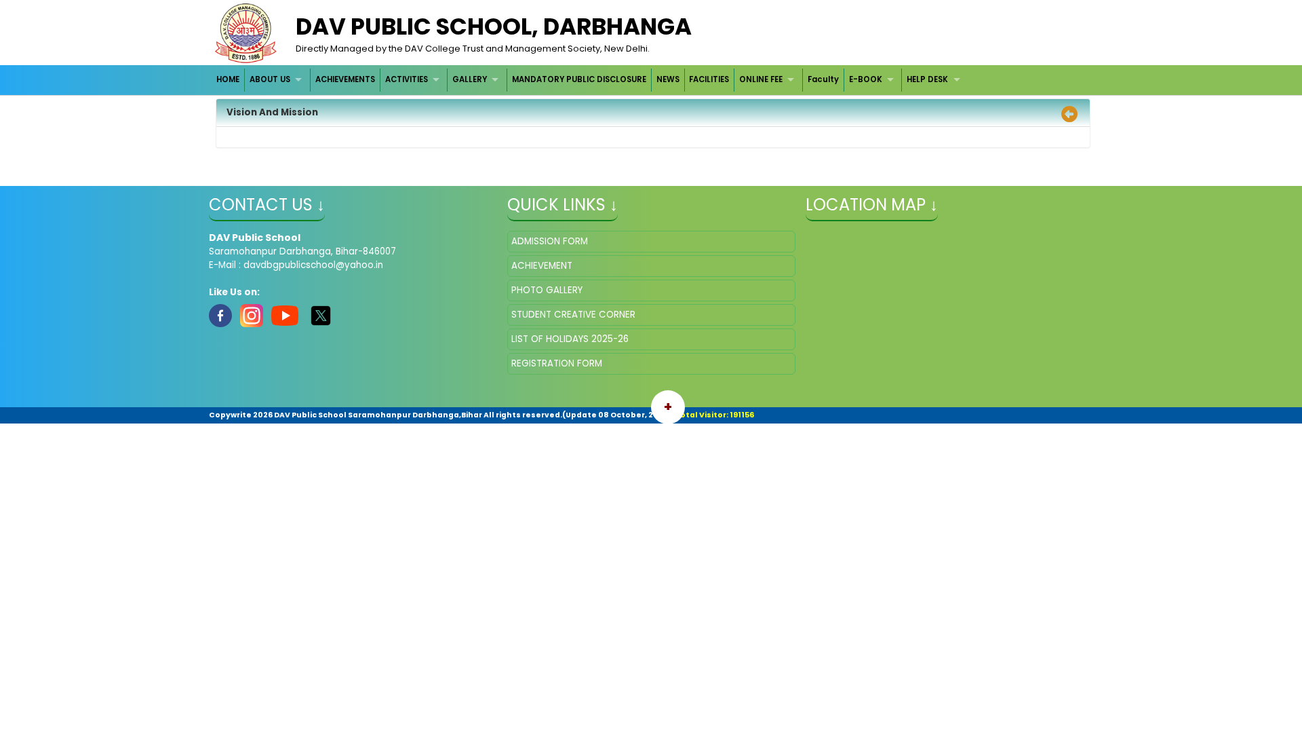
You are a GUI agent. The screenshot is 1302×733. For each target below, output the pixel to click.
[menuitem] (228, 80)
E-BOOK (865, 79)
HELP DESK (927, 79)
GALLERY (469, 79)
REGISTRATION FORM (556, 363)
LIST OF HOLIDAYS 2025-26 (570, 339)
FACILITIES (709, 79)
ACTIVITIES (406, 79)
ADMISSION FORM (549, 241)
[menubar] (590, 80)
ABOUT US (270, 79)
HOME (227, 79)
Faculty (823, 79)
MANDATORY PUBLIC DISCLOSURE (579, 79)
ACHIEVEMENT (541, 265)
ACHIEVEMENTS (345, 79)
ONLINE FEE (761, 79)
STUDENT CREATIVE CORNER (573, 314)
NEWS (667, 79)
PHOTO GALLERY (547, 290)
